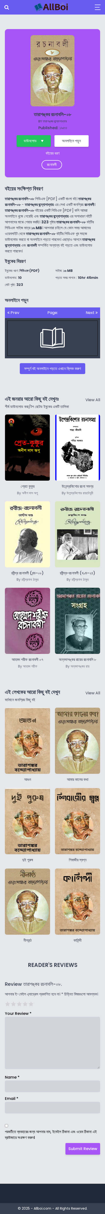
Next (90, 312)
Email (11, 1098)
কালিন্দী (78, 940)
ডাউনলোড (30, 141)
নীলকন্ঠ (27, 940)
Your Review (18, 1013)
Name (12, 1077)
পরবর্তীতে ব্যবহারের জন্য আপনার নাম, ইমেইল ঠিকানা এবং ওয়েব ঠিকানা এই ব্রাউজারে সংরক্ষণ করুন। (51, 1134)
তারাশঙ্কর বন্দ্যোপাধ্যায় (55, 121)
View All (92, 400)
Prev (14, 312)
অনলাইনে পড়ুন (71, 141)
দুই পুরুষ (27, 860)
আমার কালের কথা (77, 779)
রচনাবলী (52, 164)
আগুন (27, 779)
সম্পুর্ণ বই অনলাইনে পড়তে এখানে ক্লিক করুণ (52, 368)
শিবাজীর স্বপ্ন (77, 860)
